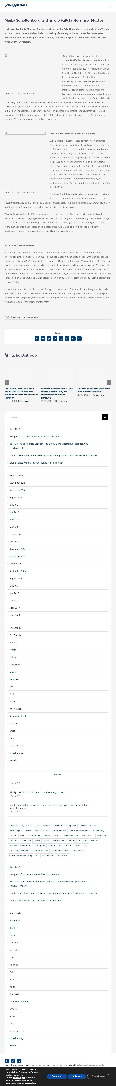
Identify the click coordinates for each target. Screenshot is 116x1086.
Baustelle (46, 825)
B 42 (37, 825)
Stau (86, 845)
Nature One (58, 840)
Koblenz (14, 657)
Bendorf (14, 642)
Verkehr (13, 760)
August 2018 (16, 497)
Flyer (22, 835)
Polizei (13, 701)
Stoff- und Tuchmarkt (19, 850)
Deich (28, 830)
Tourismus (56, 850)
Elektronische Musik (79, 830)
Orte (12, 686)
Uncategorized (17, 745)
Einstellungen (19, 1077)
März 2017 (15, 615)
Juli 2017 (14, 585)
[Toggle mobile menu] (109, 7)
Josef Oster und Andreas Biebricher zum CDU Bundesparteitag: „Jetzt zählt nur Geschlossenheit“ (50, 806)
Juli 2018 (14, 504)
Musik (13, 672)
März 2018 (15, 526)
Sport (12, 730)
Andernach (15, 627)
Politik (13, 694)
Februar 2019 (16, 475)
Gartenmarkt (34, 835)
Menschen (15, 664)
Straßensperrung (40, 850)
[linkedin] (19, 1061)
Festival (12, 835)
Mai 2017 (14, 600)
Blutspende (71, 825)
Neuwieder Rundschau (19, 845)
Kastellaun (101, 835)
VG (37, 855)
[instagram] (13, 1061)
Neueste (58, 774)
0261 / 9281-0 (38, 1065)
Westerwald (47, 855)
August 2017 (16, 578)
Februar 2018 (16, 534)
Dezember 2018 (17, 482)
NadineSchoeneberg (16, 317)
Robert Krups (55, 845)
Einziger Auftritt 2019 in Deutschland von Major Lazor (37, 436)
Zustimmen (57, 1076)
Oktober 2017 (16, 563)
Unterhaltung (16, 752)
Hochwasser (87, 835)
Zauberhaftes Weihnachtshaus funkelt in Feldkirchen (36, 462)
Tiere (12, 738)
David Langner (15, 830)
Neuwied (14, 679)
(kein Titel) (15, 429)
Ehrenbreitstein (59, 830)
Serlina (68, 845)
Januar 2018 (16, 541)
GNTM (47, 835)
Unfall (67, 850)
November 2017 (18, 556)
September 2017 (18, 571)
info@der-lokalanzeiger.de (90, 1065)
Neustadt (83, 840)
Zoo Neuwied (63, 855)
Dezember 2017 (17, 549)
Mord (37, 840)
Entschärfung (98, 830)
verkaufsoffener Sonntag (20, 855)
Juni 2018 (14, 512)
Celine (93, 825)
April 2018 (15, 519)
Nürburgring (39, 845)
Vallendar (78, 850)
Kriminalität (26, 840)
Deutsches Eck (41, 830)
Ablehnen (77, 1076)
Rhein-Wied (15, 708)
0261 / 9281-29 (59, 1065)
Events (13, 649)
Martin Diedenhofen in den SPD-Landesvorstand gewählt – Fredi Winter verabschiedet (53, 455)
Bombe (83, 825)
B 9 (29, 825)
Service (13, 723)
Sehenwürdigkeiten (19, 716)
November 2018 (18, 490)
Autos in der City (16, 825)
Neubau (71, 840)
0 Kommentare (24, 401)
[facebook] (7, 1061)
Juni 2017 (14, 593)
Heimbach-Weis (71, 835)
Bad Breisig (15, 635)
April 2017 (15, 607)
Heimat (57, 835)
